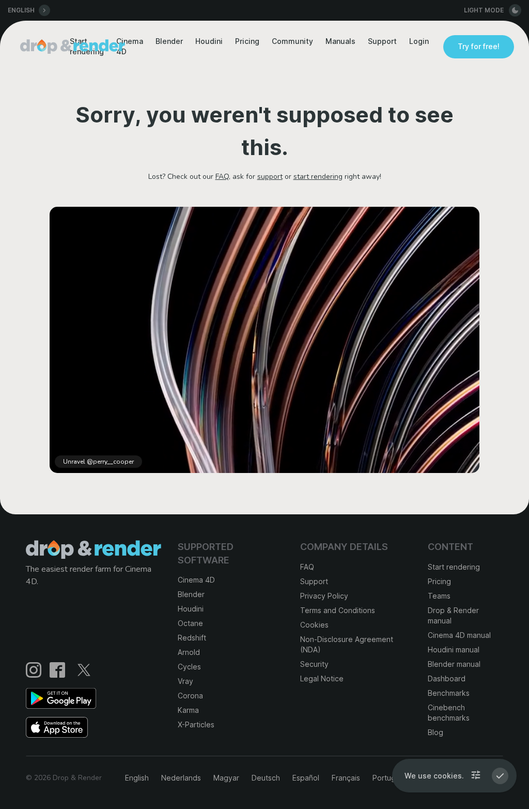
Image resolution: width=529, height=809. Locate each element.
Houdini (209, 41)
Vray (185, 681)
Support (382, 41)
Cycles (189, 666)
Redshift (192, 637)
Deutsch (266, 777)
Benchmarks (449, 693)
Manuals (340, 41)
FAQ (222, 176)
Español (305, 777)
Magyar (226, 777)
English (137, 777)
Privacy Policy (324, 595)
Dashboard (446, 678)
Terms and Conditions (337, 610)
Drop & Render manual (453, 615)
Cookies (314, 624)
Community (292, 41)
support (270, 176)
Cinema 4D (196, 579)
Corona (190, 695)
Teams (439, 595)
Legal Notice (322, 678)
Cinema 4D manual (459, 635)
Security (314, 664)
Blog (435, 732)
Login (419, 41)
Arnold (189, 652)
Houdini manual (453, 649)
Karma (188, 710)
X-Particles (196, 724)
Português (390, 777)
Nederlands (181, 777)
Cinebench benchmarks (449, 712)
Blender (169, 41)
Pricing (247, 41)
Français (346, 777)
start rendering (318, 176)
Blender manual (454, 664)
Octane (190, 623)
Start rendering (454, 566)
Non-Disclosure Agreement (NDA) (346, 644)
